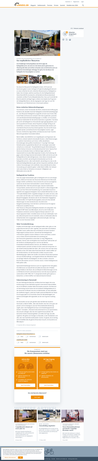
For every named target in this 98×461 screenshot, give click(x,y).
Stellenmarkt (41, 5)
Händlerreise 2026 (72, 5)
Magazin (33, 5)
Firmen (56, 5)
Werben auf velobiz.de (61, 458)
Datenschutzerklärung (45, 458)
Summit (62, 5)
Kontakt (53, 458)
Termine (49, 5)
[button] (20, 457)
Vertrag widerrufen (72, 458)
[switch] (18, 336)
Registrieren (76, 1)
